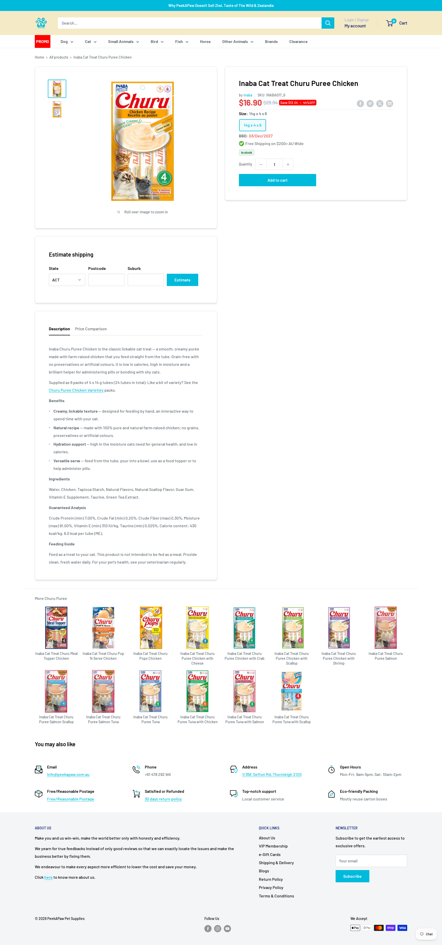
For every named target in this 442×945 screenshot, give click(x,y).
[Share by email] (389, 103)
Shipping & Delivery (276, 862)
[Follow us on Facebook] (208, 928)
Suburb (134, 268)
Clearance (298, 41)
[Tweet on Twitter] (379, 103)
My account (355, 25)
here (48, 877)
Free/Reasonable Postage (70, 798)
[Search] (328, 23)
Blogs (264, 870)
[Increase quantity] (288, 164)
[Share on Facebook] (360, 103)
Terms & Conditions (276, 895)
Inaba (248, 95)
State (54, 268)
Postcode (97, 268)
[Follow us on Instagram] (217, 928)
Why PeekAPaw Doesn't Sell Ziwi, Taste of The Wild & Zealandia (221, 5)
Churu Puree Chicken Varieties (76, 390)
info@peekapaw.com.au (68, 774)
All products (58, 57)
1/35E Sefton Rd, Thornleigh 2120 (272, 774)
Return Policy (271, 879)
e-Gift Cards (270, 854)
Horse (205, 41)
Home (39, 57)
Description (59, 328)
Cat (88, 41)
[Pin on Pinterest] (370, 103)
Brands (271, 41)
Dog (64, 41)
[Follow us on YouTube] (227, 928)
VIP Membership (273, 845)
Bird (154, 41)
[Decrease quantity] (261, 164)
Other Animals (235, 41)
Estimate (182, 279)
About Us (267, 837)
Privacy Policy (271, 887)
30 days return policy (163, 798)
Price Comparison (91, 328)
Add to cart (278, 180)
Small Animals (121, 41)
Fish (179, 41)
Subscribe (352, 876)
